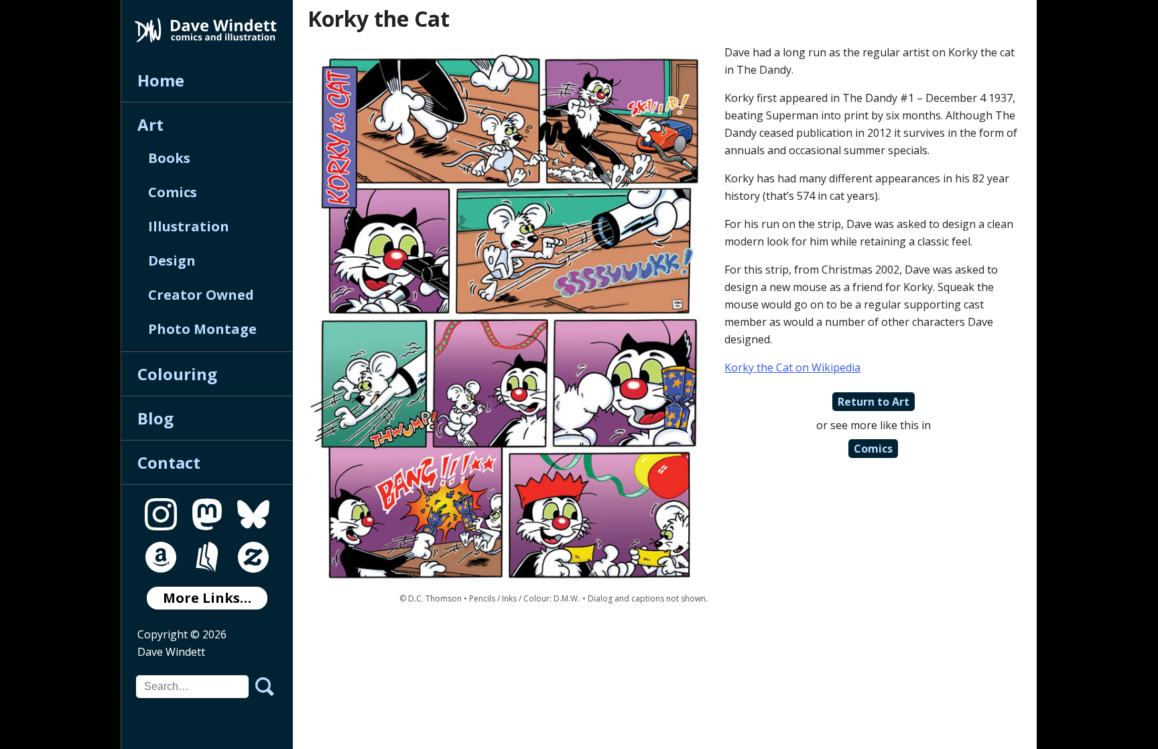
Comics (172, 192)
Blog (155, 418)
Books (169, 158)
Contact (168, 462)
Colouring (177, 374)
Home (160, 80)
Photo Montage (202, 329)
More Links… (207, 598)
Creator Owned (201, 295)
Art (150, 124)
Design (172, 260)
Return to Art (873, 401)
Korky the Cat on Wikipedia (792, 367)
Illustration (188, 226)
